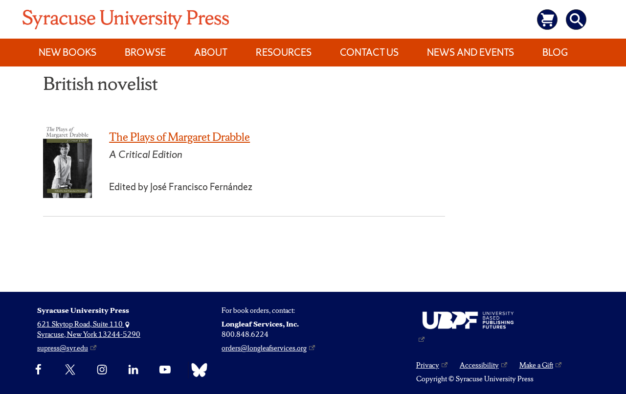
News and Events (470, 52)
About (210, 52)
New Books (67, 52)
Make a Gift (536, 365)
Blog (555, 52)
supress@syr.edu (62, 348)
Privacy (427, 365)
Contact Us (369, 52)
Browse (145, 52)
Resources (284, 52)
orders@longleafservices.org (264, 348)
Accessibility (479, 365)
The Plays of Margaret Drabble (179, 137)
